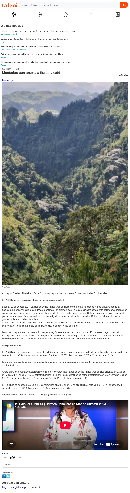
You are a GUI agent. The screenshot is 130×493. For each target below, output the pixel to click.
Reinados (22, 49)
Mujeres (15, 49)
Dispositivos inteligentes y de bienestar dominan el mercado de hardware (34, 39)
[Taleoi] (9, 5)
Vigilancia (4, 57)
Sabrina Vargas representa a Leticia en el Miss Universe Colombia (31, 46)
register (17, 487)
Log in (5, 487)
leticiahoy (7, 80)
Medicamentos (6, 34)
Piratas (3, 65)
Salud (15, 34)
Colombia (123, 75)
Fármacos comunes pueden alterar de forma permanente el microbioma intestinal (38, 31)
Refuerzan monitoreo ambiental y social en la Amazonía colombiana (32, 54)
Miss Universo (6, 49)
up (12, 458)
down (16, 458)
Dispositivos (5, 42)
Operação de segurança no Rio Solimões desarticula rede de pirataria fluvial (35, 62)
